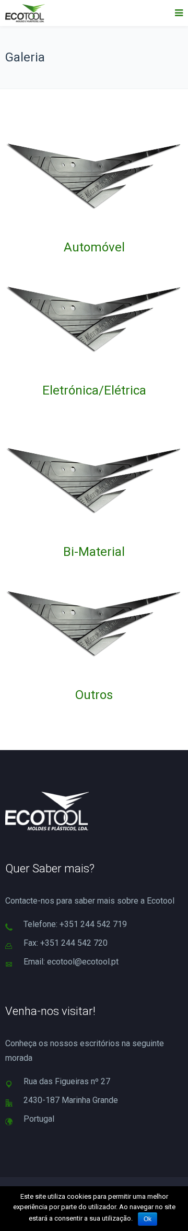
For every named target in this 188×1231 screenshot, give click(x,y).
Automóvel (94, 247)
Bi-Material (94, 551)
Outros (94, 695)
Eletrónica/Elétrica (94, 390)
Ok (147, 1219)
